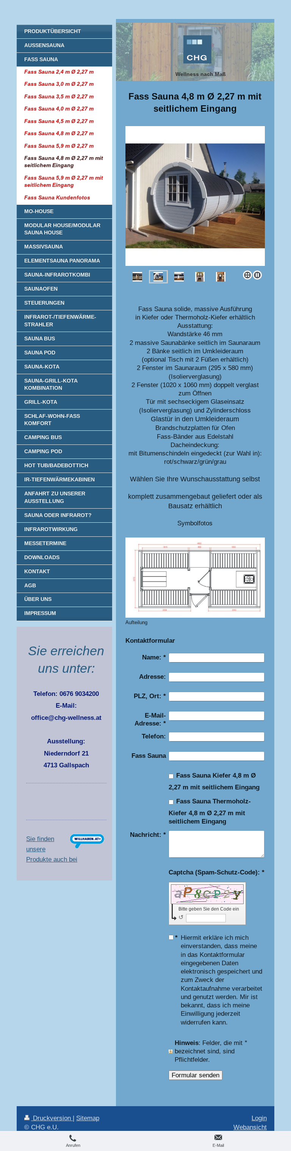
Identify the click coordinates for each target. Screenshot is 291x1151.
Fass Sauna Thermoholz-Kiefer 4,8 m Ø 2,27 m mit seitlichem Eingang (210, 811)
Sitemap (87, 1118)
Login (259, 1118)
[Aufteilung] (195, 578)
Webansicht (250, 1127)
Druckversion (52, 1118)
